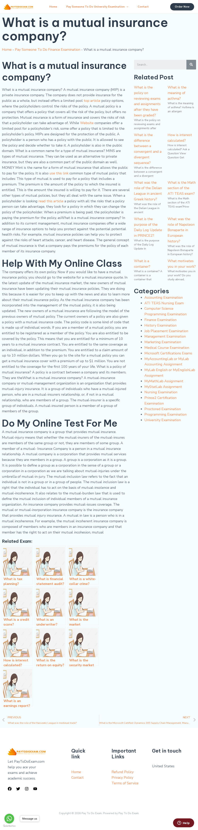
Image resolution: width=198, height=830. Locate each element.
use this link (59, 173)
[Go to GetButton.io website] (9, 826)
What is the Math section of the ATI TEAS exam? (182, 188)
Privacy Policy (122, 777)
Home (53, 7)
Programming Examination (165, 414)
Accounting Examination (163, 297)
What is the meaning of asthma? (177, 93)
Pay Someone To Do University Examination (95, 7)
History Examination (160, 325)
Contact (143, 7)
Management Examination (165, 336)
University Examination (162, 420)
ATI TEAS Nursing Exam (164, 303)
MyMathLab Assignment (163, 381)
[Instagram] (27, 789)
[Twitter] (18, 789)
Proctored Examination (162, 409)
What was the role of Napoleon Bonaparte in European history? (181, 230)
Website (87, 123)
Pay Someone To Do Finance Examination (47, 49)
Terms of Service (125, 783)
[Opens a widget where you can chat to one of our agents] (183, 823)
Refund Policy (123, 772)
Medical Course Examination (166, 347)
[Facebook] (10, 789)
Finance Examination (160, 319)
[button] (126, 7)
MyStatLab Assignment (163, 386)
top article (92, 100)
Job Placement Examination (166, 331)
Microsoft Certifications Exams (168, 353)
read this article (50, 201)
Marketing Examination (162, 342)
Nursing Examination (160, 392)
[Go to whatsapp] (9, 818)
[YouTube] (35, 789)
